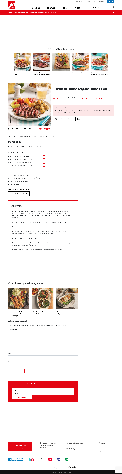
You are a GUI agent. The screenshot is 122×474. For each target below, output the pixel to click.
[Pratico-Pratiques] (16, 459)
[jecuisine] (50, 459)
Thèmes (51, 7)
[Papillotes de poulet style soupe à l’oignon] (67, 298)
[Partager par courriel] (29, 128)
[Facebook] (113, 12)
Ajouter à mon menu (87, 119)
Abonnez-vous (90, 2)
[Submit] (112, 7)
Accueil (10, 12)
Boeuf (32, 12)
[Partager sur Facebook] (8, 128)
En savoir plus (20, 446)
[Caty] (41, 459)
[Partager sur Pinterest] (17, 128)
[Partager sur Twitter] (13, 128)
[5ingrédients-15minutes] (32, 459)
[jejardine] (67, 459)
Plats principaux (24, 12)
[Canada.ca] (72, 467)
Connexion (78, 2)
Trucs (64, 7)
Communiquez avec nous (48, 443)
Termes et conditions (73, 446)
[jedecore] (58, 459)
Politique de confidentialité (71, 449)
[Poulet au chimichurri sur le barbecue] (42, 298)
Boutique (102, 2)
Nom (10, 354)
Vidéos (77, 7)
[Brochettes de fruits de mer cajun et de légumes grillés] (18, 298)
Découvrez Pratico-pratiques (46, 446)
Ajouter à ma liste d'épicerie (19, 193)
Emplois (42, 450)
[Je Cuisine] (16, 5)
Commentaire (13, 329)
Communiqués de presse (74, 443)
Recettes (35, 7)
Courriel (11, 362)
